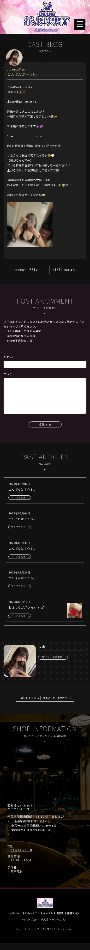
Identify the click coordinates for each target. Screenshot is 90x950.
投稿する (45, 424)
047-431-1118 (21, 850)
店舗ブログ (73, 913)
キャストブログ (29, 919)
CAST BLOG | (42, 697)
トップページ (14, 913)
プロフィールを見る (51, 657)
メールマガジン (57, 919)
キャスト (48, 913)
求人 (43, 919)
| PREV (26, 269)
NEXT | (64, 269)
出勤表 (60, 913)
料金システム (32, 913)
